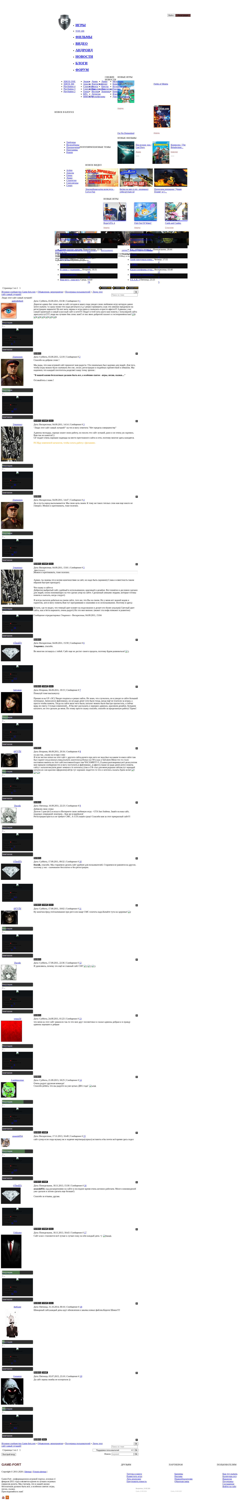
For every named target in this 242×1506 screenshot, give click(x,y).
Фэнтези (117, 94)
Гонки (69, 175)
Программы (72, 150)
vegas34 (17, 1018)
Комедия (117, 84)
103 (15, 1428)
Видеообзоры (72, 145)
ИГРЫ (80, 25)
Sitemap (28, 1471)
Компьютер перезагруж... (142, 274)
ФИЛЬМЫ (83, 37)
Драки (69, 178)
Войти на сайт (229, 1486)
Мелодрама (118, 81)
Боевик (116, 91)
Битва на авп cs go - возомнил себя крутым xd (134, 190)
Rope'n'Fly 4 (109, 223)
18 (81, 1307)
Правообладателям (183, 1479)
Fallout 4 (150, 250)
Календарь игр (230, 1476)
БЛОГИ (81, 63)
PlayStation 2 (69, 91)
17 (85, 1232)
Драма (95, 81)
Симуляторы (72, 183)
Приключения (98, 89)
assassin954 (17, 1136)
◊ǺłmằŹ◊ (17, 643)
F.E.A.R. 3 (135, 279)
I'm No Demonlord (125, 133)
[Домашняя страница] (50, 421)
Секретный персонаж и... (142, 234)
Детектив (96, 94)
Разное (69, 152)
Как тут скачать (230, 1474)
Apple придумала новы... (142, 259)
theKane (17, 1307)
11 (80, 908)
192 (15, 1291)
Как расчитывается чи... (141, 239)
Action (69, 170)
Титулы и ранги (134, 1474)
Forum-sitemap (39, 1471)
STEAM (58, 250)
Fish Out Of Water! (142, 223)
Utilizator (17, 1232)
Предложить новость (137, 1481)
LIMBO (133, 264)
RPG (85, 94)
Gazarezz (17, 1376)
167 (15, 409)
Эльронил (17, 424)
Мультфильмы (98, 96)
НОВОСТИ (84, 56)
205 (15, 1170)
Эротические (93, 180)
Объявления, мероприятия (50, 292)
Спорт (69, 185)
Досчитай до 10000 (69, 234)
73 (15, 1361)
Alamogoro (17, 357)
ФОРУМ (82, 70)
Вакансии (227, 1479)
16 (85, 1185)
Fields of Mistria (161, 84)
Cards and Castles (173, 223)
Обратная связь (181, 1481)
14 (15, 485)
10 (80, 861)
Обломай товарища (69, 239)
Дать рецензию (134, 1479)
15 (84, 1136)
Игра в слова (66, 244)
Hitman (133, 254)
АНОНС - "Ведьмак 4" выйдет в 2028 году (137, 250)
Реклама (178, 1476)
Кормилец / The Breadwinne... (178, 146)
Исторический (119, 86)
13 (80, 1018)
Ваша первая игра (68, 254)
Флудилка (64, 259)
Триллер (117, 89)
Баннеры (178, 1474)
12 (80, 963)
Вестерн (95, 91)
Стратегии (71, 180)
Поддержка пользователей (77, 292)
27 (15, 736)
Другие (90, 183)
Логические (93, 173)
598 (15, 1121)
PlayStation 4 (69, 86)
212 (15, 678)
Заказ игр (64, 264)
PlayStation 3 (69, 89)
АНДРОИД (84, 50)
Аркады (120, 108)
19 (81, 1376)
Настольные (93, 175)
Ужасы (95, 86)
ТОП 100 (79, 31)
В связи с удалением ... (71, 269)
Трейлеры (71, 142)
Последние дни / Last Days (144, 146)
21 (15, 790)
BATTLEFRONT (107, 250)
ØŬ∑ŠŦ (17, 751)
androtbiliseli (17, 301)
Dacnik (17, 806)
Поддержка (228, 1481)
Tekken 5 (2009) (137, 244)
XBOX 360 (69, 84)
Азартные (92, 178)
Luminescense (17, 1080)
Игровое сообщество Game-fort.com (18, 292)
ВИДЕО (81, 43)
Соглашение (228, 1484)
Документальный (121, 96)
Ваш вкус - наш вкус (70, 279)
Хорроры (105, 91)
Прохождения (73, 147)
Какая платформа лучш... (142, 269)
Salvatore (17, 690)
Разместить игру (134, 1476)
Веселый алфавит (68, 274)
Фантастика (97, 84)
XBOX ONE (69, 81)
